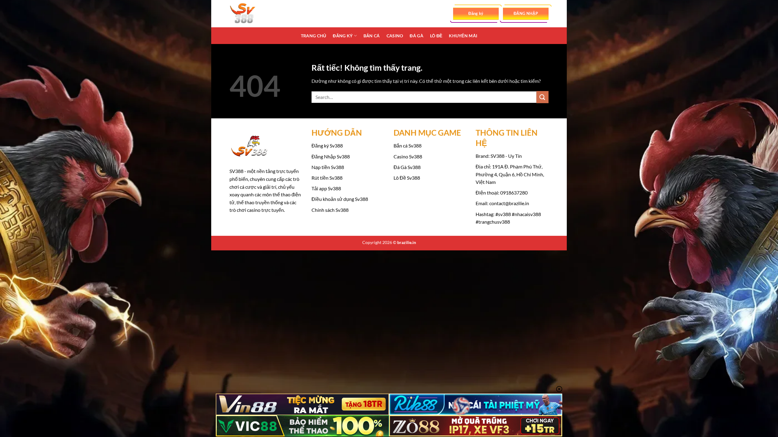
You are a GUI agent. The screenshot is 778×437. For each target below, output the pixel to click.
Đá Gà (416, 35)
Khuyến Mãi (463, 35)
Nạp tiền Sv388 (328, 167)
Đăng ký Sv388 (327, 145)
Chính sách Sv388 (330, 210)
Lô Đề (436, 35)
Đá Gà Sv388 (407, 167)
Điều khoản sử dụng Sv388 (340, 199)
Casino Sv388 (408, 156)
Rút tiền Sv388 (327, 178)
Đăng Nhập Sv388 (331, 156)
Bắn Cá (371, 35)
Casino (395, 35)
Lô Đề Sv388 (407, 178)
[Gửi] (542, 97)
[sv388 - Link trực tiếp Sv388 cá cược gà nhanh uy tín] (259, 13)
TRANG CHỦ (313, 35)
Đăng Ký (343, 35)
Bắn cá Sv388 (408, 145)
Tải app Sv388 (326, 188)
